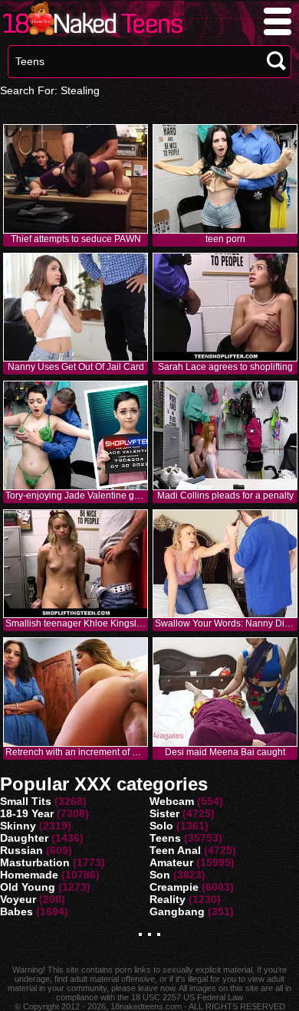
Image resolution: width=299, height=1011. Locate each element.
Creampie (174, 887)
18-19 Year (27, 813)
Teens (165, 838)
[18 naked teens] (92, 34)
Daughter (24, 838)
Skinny (18, 826)
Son (160, 875)
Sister (164, 813)
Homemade (29, 875)
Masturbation (35, 862)
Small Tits (25, 801)
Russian (21, 850)
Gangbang (177, 911)
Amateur (171, 862)
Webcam (172, 801)
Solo (161, 826)
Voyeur (18, 899)
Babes (16, 911)
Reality (168, 899)
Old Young (27, 887)
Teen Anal (175, 850)
